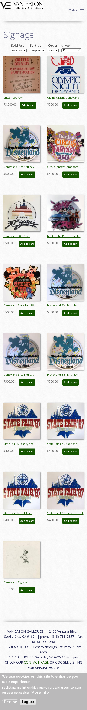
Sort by (36, 45)
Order (53, 45)
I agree (28, 702)
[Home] (21, 4)
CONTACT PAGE (36, 662)
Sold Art (17, 45)
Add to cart (28, 105)
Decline (10, 701)
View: (65, 46)
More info (40, 692)
